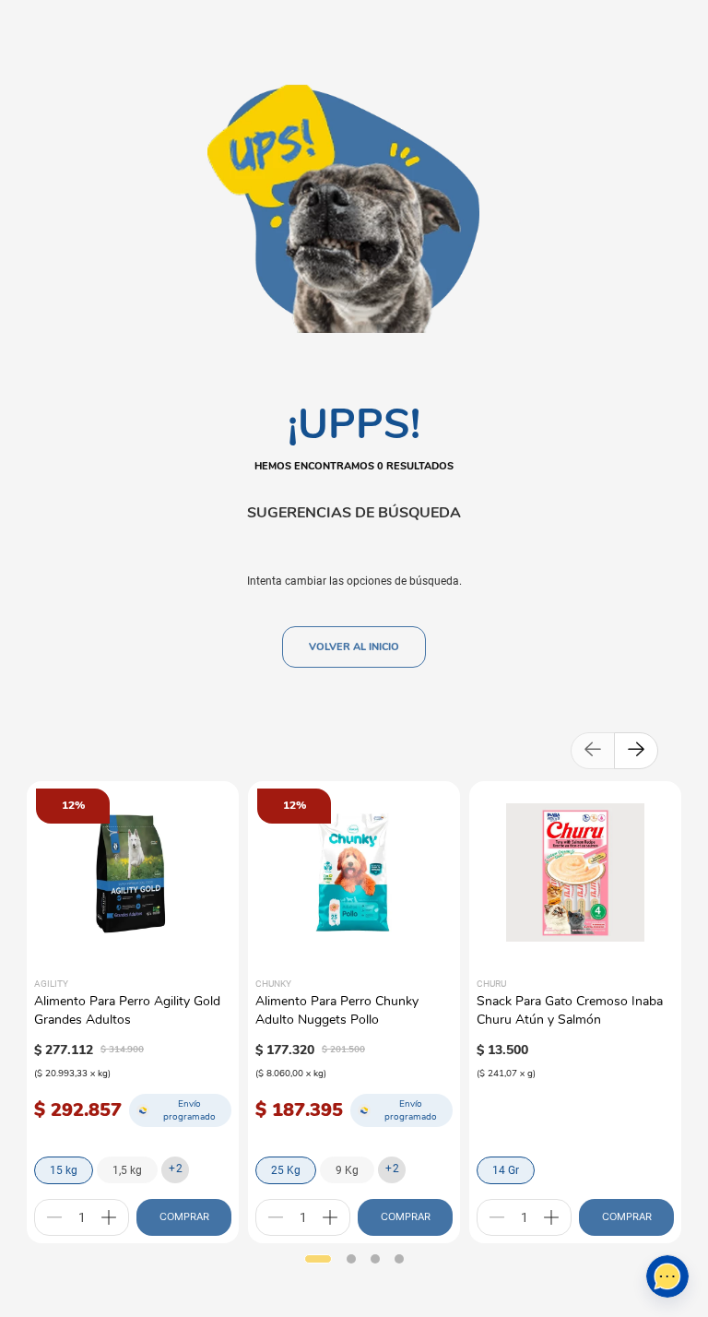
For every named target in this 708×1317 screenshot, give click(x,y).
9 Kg (347, 1170)
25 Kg (286, 1170)
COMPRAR (184, 1216)
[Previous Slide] (593, 750)
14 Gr (505, 1170)
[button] (318, 1259)
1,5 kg (127, 1170)
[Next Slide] (636, 750)
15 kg (63, 1170)
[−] (54, 1217)
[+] (108, 1217)
